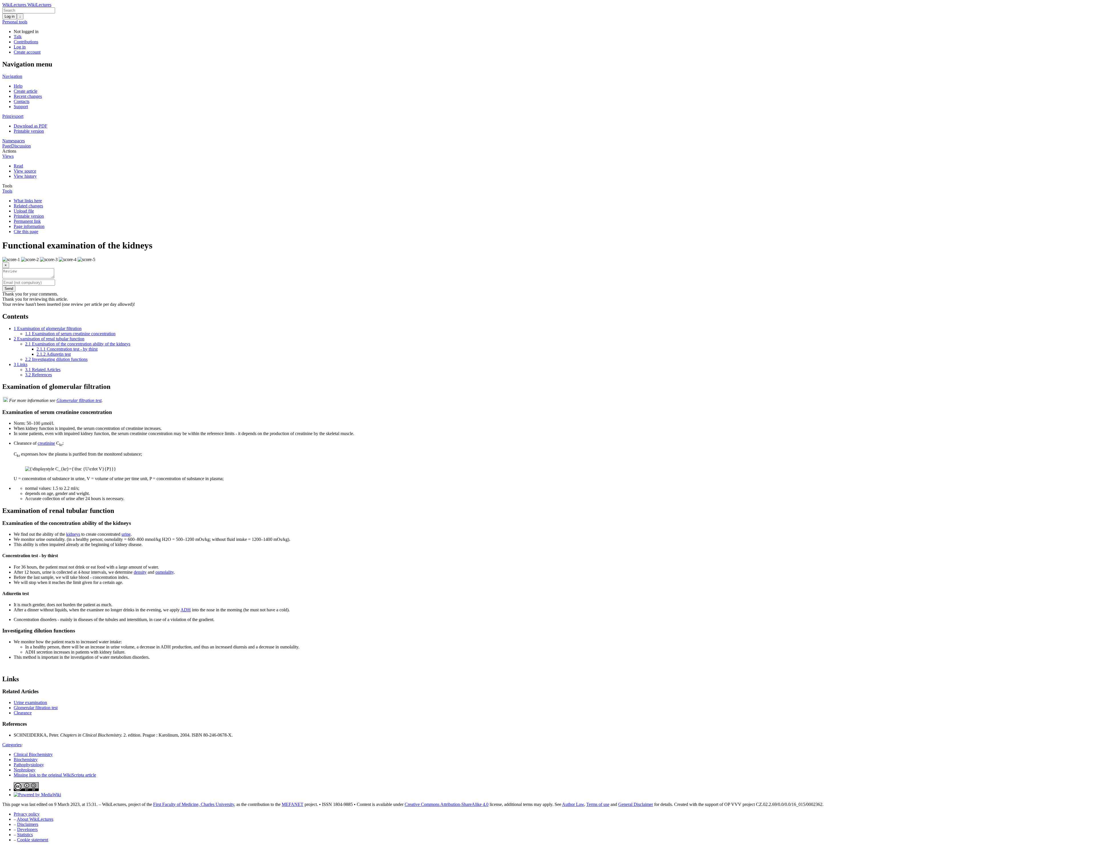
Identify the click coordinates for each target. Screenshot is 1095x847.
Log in (10, 16)
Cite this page (26, 231)
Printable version (29, 131)
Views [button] (8, 156)
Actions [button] (9, 151)
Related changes (28, 205)
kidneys (73, 534)
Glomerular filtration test (79, 400)
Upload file (24, 211)
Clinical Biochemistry (33, 754)
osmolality (164, 572)
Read (18, 165)
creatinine (46, 443)
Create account (27, 52)
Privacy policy (27, 814)
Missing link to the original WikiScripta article (55, 775)
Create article (25, 91)
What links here (28, 200)
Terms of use (597, 804)
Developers (27, 829)
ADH (186, 609)
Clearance (23, 712)
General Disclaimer (635, 804)
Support (21, 106)
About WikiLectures (35, 819)
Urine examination (30, 702)
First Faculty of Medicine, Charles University (193, 804)
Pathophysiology (29, 764)
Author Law (573, 804)
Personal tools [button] (14, 21)
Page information (29, 226)
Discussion (21, 145)
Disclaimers (27, 824)
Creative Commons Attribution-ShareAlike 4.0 (446, 804)
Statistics (25, 834)
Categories (11, 744)
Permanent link (27, 221)
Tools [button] (7, 185)
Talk (18, 36)
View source (25, 171)
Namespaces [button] (13, 140)
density (140, 572)
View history (25, 176)
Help (18, 86)
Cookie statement (32, 839)
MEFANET (292, 804)
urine (126, 534)
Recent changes (28, 96)
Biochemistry (26, 759)
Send (9, 288)
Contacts (21, 101)
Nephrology (24, 769)
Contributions (26, 41)
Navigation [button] (12, 76)
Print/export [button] (12, 116)
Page (6, 145)
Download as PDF (30, 126)
